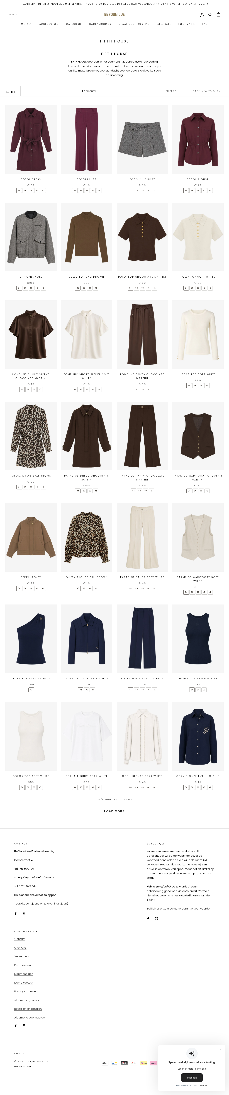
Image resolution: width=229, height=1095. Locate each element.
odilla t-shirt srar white (86, 776)
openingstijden (57, 903)
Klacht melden (23, 974)
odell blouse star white (142, 776)
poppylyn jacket (31, 276)
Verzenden (21, 956)
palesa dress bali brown (31, 475)
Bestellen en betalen (28, 1009)
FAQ (205, 23)
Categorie (74, 23)
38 (31, 190)
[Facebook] (15, 913)
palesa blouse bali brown (86, 577)
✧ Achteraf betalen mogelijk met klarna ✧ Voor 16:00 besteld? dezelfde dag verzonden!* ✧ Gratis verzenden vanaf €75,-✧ (114, 3)
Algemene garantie (27, 1000)
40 (37, 190)
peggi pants (87, 179)
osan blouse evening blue (198, 776)
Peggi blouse (198, 179)
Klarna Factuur (23, 982)
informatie (186, 23)
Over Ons (20, 947)
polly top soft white (198, 276)
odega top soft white (31, 776)
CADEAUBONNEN (100, 23)
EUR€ (12, 14)
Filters (171, 91)
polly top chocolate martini (142, 276)
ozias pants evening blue (142, 678)
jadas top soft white (198, 374)
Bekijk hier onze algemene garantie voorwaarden (179, 908)
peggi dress (31, 179)
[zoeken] (210, 14)
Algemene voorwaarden (30, 1017)
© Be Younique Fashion (31, 1061)
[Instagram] (24, 913)
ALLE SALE (164, 23)
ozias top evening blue (31, 678)
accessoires (49, 23)
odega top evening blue (198, 678)
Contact (19, 939)
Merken (26, 23)
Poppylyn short (142, 179)
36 (25, 190)
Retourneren (22, 965)
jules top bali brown (86, 276)
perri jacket (31, 577)
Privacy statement (26, 991)
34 (19, 190)
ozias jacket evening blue (86, 678)
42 (43, 190)
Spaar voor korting (134, 23)
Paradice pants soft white (142, 577)
